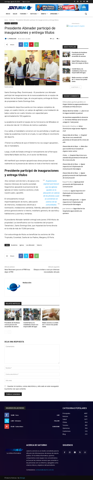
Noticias (12, 20)
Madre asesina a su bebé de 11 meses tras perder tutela (50, 324)
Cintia (65, 155)
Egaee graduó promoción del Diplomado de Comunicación (75, 175)
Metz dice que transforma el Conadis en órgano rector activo (75, 148)
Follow (56, 421)
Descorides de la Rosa (70, 135)
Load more (74, 87)
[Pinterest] (31, 44)
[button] (85, 14)
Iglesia (22, 245)
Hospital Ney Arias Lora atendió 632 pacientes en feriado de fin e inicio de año (75, 157)
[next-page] (9, 332)
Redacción (12, 38)
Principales (14, 23)
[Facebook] (74, 1)
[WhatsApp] (36, 44)
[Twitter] (81, 1)
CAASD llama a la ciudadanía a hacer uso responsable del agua (30, 324)
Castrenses (8, 319)
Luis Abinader (30, 245)
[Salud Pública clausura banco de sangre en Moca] (66, 63)
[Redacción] (6, 38)
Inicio (6, 20)
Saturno (39, 245)
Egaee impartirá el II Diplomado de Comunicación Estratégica (74, 166)
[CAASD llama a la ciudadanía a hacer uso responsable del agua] (31, 314)
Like (58, 415)
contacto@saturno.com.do (45, 470)
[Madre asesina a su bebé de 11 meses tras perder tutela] (50, 314)
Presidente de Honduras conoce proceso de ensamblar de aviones (12, 324)
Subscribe (55, 426)
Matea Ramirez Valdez (70, 111)
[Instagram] (77, 1)
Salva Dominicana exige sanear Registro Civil (75, 128)
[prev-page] (6, 332)
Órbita (45, 319)
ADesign (22, 478)
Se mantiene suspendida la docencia (75, 117)
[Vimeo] (84, 1)
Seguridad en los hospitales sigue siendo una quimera (74, 210)
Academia (14, 245)
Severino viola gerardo (71, 200)
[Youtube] (87, 1)
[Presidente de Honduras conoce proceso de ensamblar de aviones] (13, 314)
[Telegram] (75, 452)
